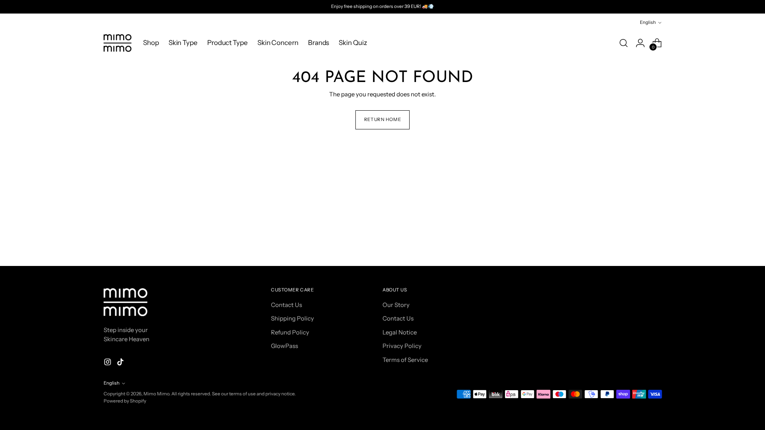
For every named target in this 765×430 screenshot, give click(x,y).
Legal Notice (399, 332)
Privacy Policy (402, 346)
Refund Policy (290, 332)
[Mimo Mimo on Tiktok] (121, 363)
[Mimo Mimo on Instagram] (108, 363)
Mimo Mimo (156, 394)
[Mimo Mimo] (117, 43)
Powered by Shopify (125, 401)
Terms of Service (405, 360)
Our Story (396, 305)
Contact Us (286, 305)
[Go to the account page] (640, 43)
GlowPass (284, 346)
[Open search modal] (624, 43)
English (648, 22)
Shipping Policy (292, 318)
